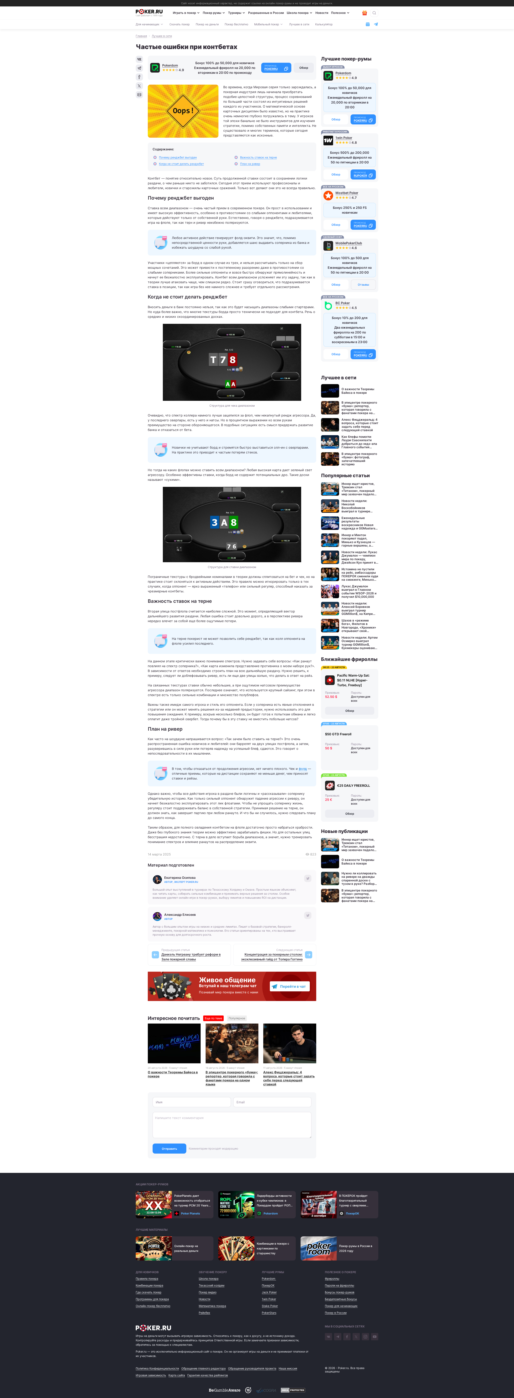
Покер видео (207, 1292)
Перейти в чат (293, 986)
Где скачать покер (148, 1292)
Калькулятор (324, 24)
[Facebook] (347, 1336)
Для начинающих (147, 24)
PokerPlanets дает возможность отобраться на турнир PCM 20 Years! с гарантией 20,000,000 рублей (192, 1201)
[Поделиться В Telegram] (139, 68)
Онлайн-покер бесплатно (153, 1306)
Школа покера (298, 13)
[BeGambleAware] (224, 1390)
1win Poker (344, 138)
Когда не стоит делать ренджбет (181, 163)
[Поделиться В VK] (139, 59)
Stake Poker (270, 1306)
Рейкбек (204, 1312)
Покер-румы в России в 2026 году (355, 1248)
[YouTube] (374, 1336)
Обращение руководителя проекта (252, 1368)
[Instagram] (365, 1336)
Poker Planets (190, 1213)
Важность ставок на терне (258, 157)
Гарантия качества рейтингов (207, 1375)
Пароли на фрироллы (339, 1285)
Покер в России (336, 1312)
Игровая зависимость (151, 1375)
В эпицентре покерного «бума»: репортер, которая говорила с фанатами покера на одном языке (232, 1078)
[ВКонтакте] (328, 1336)
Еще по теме (213, 1018)
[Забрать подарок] (364, 12)
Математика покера (212, 1306)
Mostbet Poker (347, 193)
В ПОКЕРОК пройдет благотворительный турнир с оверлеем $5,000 (353, 1201)
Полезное (338, 13)
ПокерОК (352, 1213)
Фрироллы (332, 1278)
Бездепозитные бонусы (341, 1299)
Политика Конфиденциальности (157, 1368)
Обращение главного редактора (203, 1368)
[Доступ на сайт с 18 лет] (248, 1390)
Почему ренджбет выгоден (178, 157)
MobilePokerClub (349, 243)
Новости (321, 13)
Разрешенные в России (266, 13)
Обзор (303, 67)
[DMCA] (293, 1390)
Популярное (237, 1018)
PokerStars (269, 1312)
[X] (356, 1336)
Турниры (234, 13)
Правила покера (147, 1278)
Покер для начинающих (341, 1306)
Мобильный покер (266, 24)
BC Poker (343, 303)
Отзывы (363, 284)
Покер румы (212, 13)
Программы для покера (152, 1299)
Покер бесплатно (236, 24)
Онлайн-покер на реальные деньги (186, 1248)
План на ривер (250, 163)
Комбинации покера (149, 1285)
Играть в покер (184, 13)
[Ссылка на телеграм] (375, 24)
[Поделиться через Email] (139, 94)
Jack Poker (269, 1292)
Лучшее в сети (299, 24)
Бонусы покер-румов (339, 1292)
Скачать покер (179, 24)
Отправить (169, 1148)
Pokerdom (170, 65)
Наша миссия (288, 1368)
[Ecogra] (266, 1390)
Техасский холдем (211, 1285)
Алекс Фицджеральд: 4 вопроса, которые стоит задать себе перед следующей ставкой (289, 1078)
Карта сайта (176, 1375)
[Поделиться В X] (139, 85)
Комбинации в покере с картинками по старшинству (273, 1248)
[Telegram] (337, 1336)
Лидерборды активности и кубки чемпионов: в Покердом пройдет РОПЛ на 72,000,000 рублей (274, 1201)
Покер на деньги (207, 24)
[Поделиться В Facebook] (139, 77)
